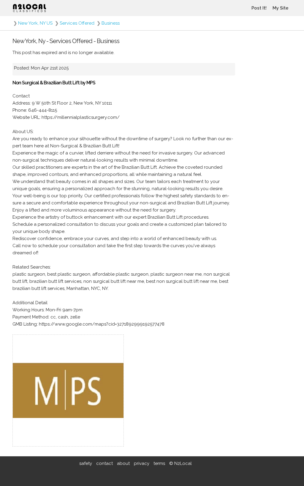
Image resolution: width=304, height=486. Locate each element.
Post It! (259, 8)
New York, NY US (35, 23)
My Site (281, 8)
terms (159, 463)
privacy (141, 463)
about (123, 463)
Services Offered (77, 23)
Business (111, 23)
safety (85, 463)
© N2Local (180, 463)
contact (104, 463)
